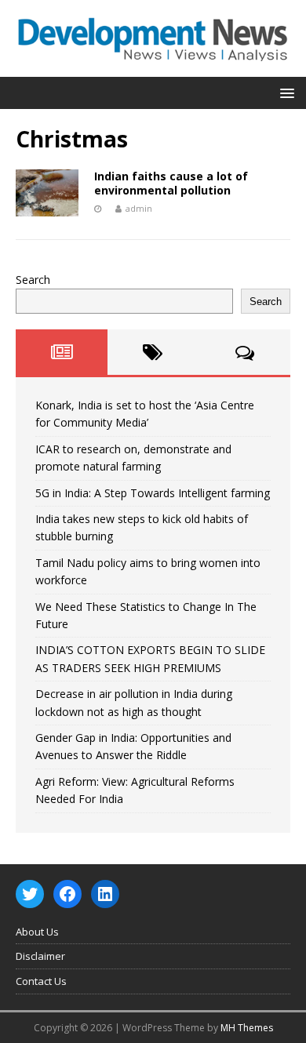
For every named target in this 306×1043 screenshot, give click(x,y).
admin (139, 208)
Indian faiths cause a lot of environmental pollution (171, 183)
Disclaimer (40, 956)
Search (33, 279)
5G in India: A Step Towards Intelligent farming (152, 492)
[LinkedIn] (105, 894)
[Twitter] (30, 894)
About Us (37, 932)
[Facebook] (67, 894)
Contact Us (41, 981)
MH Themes (246, 1027)
